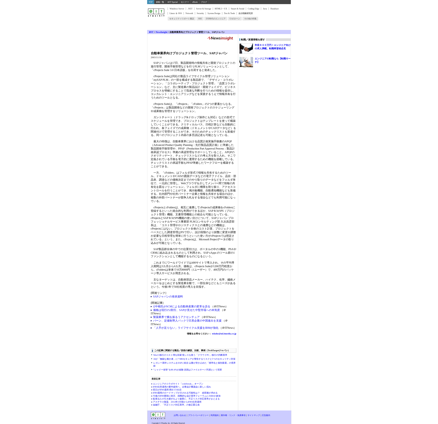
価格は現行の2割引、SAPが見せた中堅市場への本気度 (186, 310)
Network (189, 13)
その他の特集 (250, 18)
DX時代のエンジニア (216, 18)
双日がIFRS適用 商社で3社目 (167, 389)
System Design (214, 13)
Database (274, 9)
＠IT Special (172, 2)
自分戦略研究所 (246, 13)
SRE (200, 18)
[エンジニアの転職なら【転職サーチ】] (246, 62)
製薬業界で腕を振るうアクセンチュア (176, 317)
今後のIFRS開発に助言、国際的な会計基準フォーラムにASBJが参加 (187, 396)
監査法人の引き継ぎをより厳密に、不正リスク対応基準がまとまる (186, 398)
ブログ (204, 2)
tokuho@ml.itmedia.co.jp (223, 333)
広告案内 (266, 415)
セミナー (185, 2)
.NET (190, 9)
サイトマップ (254, 415)
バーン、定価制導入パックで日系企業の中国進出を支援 (187, 320)
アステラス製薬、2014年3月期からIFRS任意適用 (177, 402)
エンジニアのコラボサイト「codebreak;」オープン (178, 383)
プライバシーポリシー (198, 415)
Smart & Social (237, 9)
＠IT (151, 32)
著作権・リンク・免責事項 (233, 415)
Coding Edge (253, 9)
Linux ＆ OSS (176, 13)
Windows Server (177, 9)
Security (200, 13)
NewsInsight (161, 32)
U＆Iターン (235, 18)
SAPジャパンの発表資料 (168, 296)
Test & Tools (229, 13)
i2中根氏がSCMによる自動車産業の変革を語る (181, 306)
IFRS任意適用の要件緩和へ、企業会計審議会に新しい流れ (182, 387)
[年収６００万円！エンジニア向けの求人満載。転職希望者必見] (246, 48)
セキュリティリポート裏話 (181, 18)
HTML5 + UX (221, 9)
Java (265, 9)
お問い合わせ (180, 415)
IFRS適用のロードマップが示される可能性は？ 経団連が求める (185, 393)
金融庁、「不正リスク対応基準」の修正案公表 (176, 404)
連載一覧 (160, 2)
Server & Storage (203, 9)
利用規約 (215, 415)
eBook (195, 2)
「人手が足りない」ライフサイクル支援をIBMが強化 (185, 327)
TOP (151, 2)
